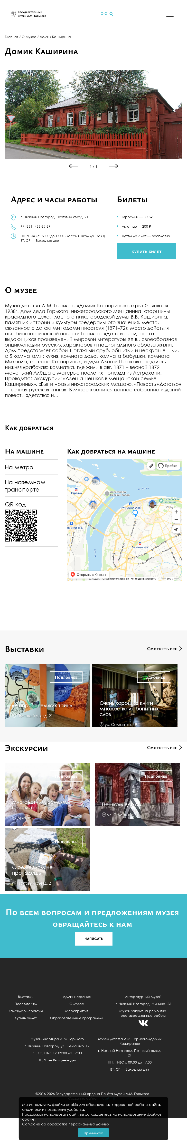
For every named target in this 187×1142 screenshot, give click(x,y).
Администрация (77, 996)
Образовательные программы (76, 1018)
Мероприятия (76, 1010)
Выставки (26, 996)
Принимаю (93, 1133)
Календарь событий (26, 1010)
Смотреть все (162, 648)
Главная (11, 36)
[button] (113, 166)
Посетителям (26, 1003)
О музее (29, 36)
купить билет (146, 251)
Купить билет (26, 1018)
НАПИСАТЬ (93, 939)
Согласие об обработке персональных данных (65, 1124)
